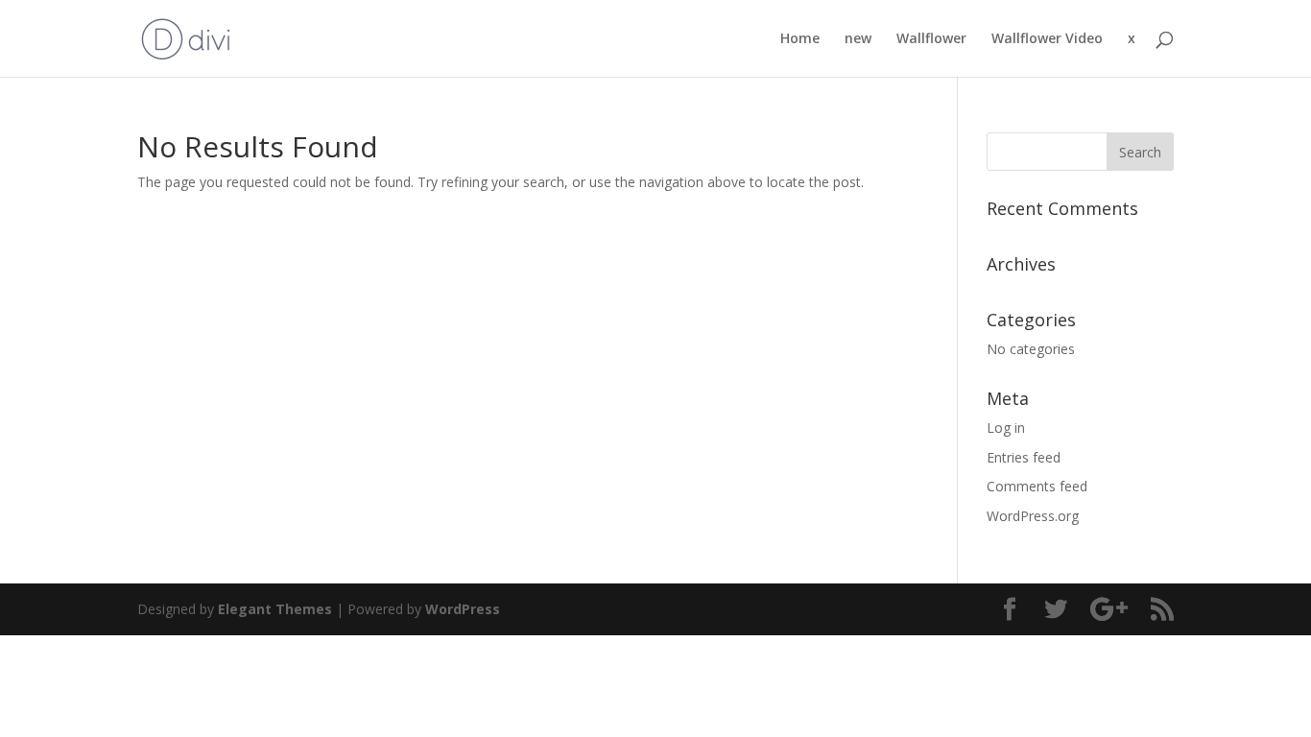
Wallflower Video (1047, 39)
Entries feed (1024, 457)
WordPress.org (1033, 516)
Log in (1006, 427)
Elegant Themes (275, 609)
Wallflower (931, 39)
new (858, 39)
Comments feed (1037, 486)
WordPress (462, 609)
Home (800, 39)
